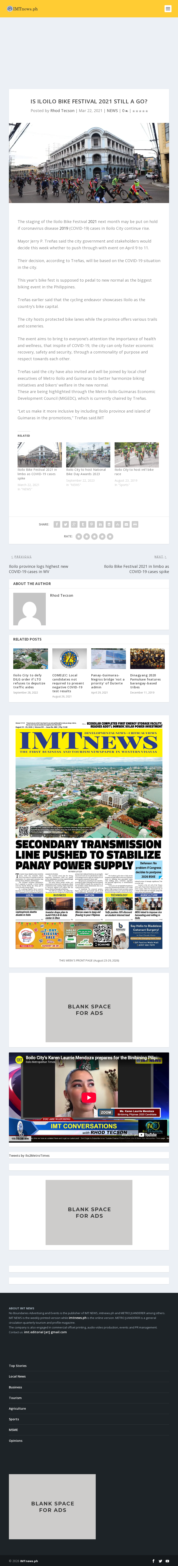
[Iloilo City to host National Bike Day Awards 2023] (88, 454)
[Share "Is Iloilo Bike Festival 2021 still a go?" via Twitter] (65, 524)
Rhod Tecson (62, 110)
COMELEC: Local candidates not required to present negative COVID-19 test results (68, 683)
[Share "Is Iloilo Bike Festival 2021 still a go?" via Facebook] (57, 524)
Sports (14, 1419)
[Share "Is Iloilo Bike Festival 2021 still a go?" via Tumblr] (83, 524)
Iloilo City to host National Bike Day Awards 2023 (86, 471)
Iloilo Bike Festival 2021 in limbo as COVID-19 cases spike (37, 473)
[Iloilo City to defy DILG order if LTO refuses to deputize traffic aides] (30, 658)
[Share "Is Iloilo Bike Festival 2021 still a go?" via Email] (126, 524)
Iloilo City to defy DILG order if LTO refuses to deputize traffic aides (29, 681)
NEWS (112, 110)
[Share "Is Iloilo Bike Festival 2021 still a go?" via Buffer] (109, 524)
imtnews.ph (78, 1318)
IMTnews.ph (29, 1561)
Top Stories (17, 1366)
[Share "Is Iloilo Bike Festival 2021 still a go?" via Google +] (74, 524)
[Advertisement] (89, 50)
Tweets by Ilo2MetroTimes (29, 1155)
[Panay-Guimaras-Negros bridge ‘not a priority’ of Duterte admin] (108, 658)
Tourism (15, 1398)
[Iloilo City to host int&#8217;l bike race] (137, 454)
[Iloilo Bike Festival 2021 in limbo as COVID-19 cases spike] (40, 454)
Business (15, 1387)
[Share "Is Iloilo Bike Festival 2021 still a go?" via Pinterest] (91, 524)
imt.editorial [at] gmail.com (45, 1332)
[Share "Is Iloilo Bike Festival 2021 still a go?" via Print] (135, 524)
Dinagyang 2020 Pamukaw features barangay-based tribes (145, 681)
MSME (13, 1430)
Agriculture (17, 1408)
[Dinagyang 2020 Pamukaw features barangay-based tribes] (147, 658)
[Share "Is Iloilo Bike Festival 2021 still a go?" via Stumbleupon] (117, 524)
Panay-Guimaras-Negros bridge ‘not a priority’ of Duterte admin (108, 681)
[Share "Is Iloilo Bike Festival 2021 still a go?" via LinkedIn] (100, 524)
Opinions (15, 1441)
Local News (17, 1376)
